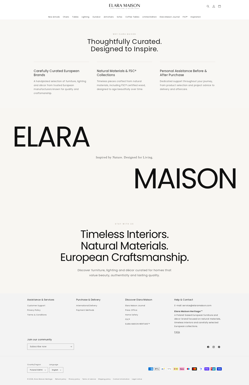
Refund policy (60, 379)
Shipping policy (104, 379)
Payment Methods (85, 310)
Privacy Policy (33, 310)
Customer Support (36, 305)
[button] (208, 6)
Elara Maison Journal (135, 305)
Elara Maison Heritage (43, 379)
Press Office (131, 310)
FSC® (127, 319)
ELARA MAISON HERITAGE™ (137, 324)
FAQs (177, 332)
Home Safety (131, 314)
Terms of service (89, 379)
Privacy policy (74, 379)
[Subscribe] (71, 347)
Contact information (121, 379)
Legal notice (137, 379)
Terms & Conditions (37, 314)
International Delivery (86, 305)
